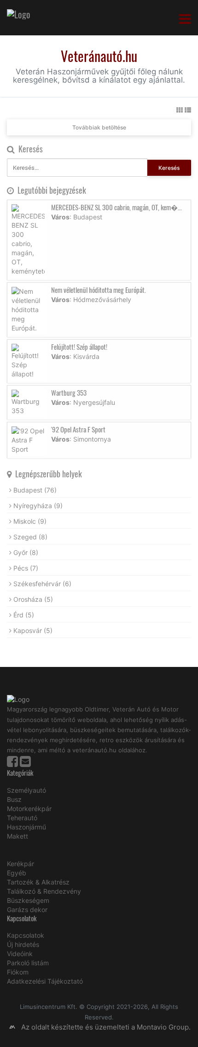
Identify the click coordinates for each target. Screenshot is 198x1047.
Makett (17, 836)
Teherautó (22, 818)
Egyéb (16, 873)
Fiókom (18, 972)
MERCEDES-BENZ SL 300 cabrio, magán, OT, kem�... (116, 207)
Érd (23, 615)
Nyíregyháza (38, 506)
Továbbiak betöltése (99, 127)
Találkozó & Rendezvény (44, 891)
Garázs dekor (27, 909)
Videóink (20, 953)
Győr (25, 552)
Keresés (169, 167)
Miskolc (30, 521)
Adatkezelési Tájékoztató (45, 981)
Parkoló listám (28, 963)
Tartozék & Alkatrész (38, 882)
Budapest (35, 490)
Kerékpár (20, 864)
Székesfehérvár (42, 584)
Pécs (25, 568)
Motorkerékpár (29, 808)
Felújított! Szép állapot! (79, 347)
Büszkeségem (28, 900)
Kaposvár (32, 630)
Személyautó (26, 790)
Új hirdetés (23, 944)
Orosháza (33, 599)
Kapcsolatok (25, 935)
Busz (14, 799)
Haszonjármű (26, 827)
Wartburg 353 (69, 392)
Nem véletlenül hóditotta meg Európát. (98, 290)
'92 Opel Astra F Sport (78, 429)
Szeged (30, 537)
